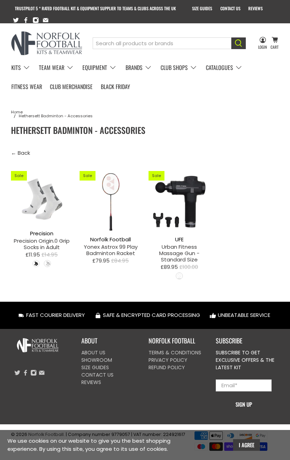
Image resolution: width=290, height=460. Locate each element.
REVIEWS (255, 8)
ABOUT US (93, 352)
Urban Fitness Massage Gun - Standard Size (179, 253)
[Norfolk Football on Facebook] (26, 20)
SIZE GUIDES (202, 8)
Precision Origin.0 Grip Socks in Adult (42, 243)
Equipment (94, 67)
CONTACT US (230, 8)
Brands (134, 67)
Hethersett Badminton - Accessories (56, 116)
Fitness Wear (26, 86)
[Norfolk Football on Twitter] (16, 20)
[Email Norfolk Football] (45, 20)
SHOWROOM (96, 360)
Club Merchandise (71, 86)
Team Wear (51, 67)
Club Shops (174, 67)
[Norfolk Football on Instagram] (36, 20)
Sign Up (244, 404)
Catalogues (219, 67)
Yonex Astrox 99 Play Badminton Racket (111, 249)
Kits (16, 67)
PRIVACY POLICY (168, 360)
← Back (20, 153)
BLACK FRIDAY (115, 86)
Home (17, 112)
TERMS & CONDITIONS (175, 352)
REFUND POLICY (167, 367)
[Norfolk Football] (46, 43)
